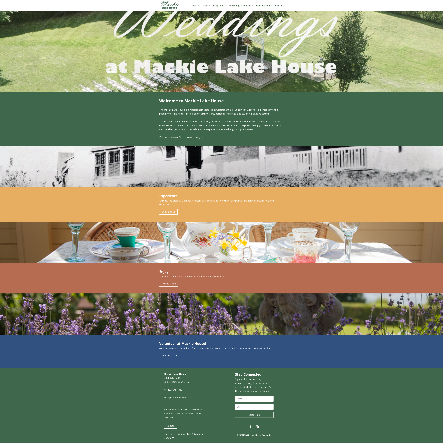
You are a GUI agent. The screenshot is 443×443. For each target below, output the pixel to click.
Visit (205, 6)
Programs (218, 6)
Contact (279, 6)
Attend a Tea (169, 283)
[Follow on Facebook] (250, 427)
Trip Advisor (193, 434)
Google (167, 437)
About (194, 6)
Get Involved (263, 6)
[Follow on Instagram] (257, 427)
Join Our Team (170, 355)
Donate (170, 425)
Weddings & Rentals (240, 6)
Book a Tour (168, 211)
